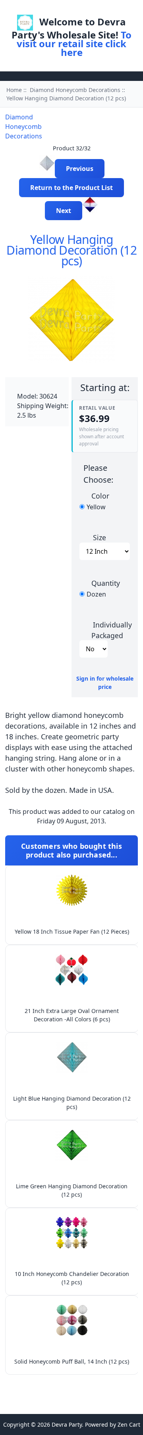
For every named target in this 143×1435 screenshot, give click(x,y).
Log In (82, 9)
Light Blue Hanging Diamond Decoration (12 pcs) (72, 1103)
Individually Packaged (111, 630)
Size (99, 537)
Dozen (96, 594)
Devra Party (67, 1424)
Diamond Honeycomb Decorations (75, 90)
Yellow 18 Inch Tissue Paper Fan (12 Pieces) (72, 931)
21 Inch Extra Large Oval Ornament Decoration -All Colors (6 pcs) (72, 1015)
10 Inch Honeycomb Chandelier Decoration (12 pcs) (72, 1278)
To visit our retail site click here (74, 43)
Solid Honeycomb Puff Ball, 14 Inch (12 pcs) (71, 1361)
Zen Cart (129, 1424)
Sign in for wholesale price (104, 683)
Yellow (96, 507)
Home (55, 9)
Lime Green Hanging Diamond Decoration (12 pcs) (72, 1190)
